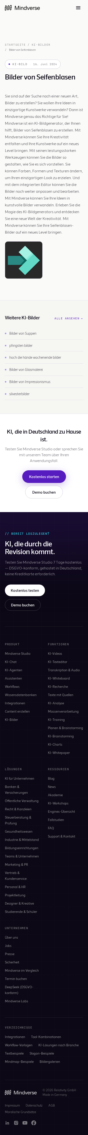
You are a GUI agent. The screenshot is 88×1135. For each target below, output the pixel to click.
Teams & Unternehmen (22, 856)
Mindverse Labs (16, 1001)
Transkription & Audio (64, 670)
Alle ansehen (69, 318)
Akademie (55, 795)
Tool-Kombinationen (46, 1037)
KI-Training (56, 719)
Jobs (8, 945)
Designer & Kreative (19, 903)
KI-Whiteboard (59, 678)
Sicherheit (12, 962)
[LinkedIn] (7, 1122)
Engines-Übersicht (61, 811)
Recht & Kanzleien (18, 809)
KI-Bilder (41, 44)
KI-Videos (55, 653)
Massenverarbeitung (63, 711)
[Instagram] (16, 1122)
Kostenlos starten (44, 476)
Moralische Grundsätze (20, 1112)
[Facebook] (33, 1122)
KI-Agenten (13, 670)
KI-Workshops (58, 803)
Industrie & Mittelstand (22, 840)
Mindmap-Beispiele (19, 1061)
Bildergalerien (50, 1061)
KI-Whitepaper (59, 753)
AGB (51, 1105)
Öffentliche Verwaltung (22, 801)
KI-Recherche (58, 686)
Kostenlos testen (25, 590)
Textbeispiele (14, 1053)
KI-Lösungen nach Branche (58, 1045)
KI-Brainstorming (61, 736)
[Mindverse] (22, 7)
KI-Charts (55, 744)
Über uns (11, 937)
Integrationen (15, 703)
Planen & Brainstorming (65, 728)
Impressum (12, 1105)
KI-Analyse (56, 703)
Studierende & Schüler (21, 911)
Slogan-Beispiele (42, 1053)
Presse (9, 954)
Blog (51, 778)
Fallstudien (56, 820)
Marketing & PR (16, 864)
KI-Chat (11, 662)
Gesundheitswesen (19, 831)
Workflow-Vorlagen (19, 1045)
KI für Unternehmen (19, 778)
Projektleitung (15, 895)
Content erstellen (17, 711)
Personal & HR (15, 887)
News (52, 787)
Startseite (15, 44)
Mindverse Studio (17, 653)
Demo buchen (44, 492)
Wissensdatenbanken (21, 695)
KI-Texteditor (57, 662)
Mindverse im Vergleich (22, 970)
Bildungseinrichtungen (21, 848)
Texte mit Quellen (60, 695)
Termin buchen (16, 979)
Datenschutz (34, 1105)
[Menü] (78, 8)
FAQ (51, 828)
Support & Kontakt (61, 836)
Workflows (12, 686)
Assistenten (13, 678)
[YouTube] (24, 1122)
